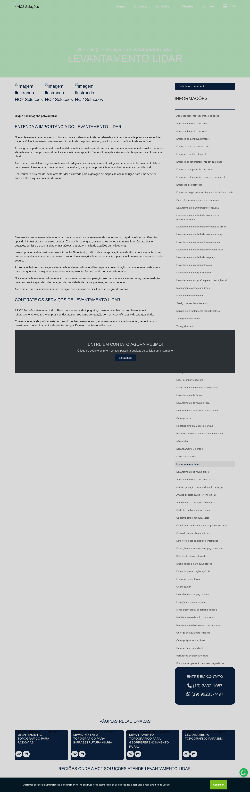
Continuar (218, 784)
